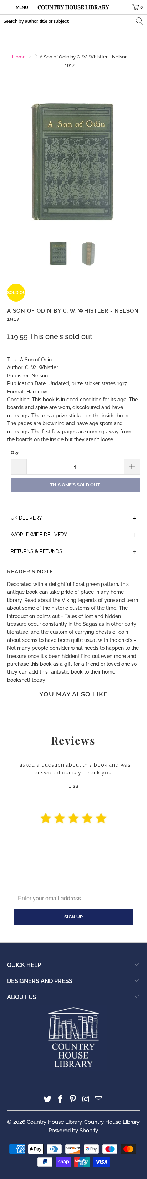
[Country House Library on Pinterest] (73, 1099)
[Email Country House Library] (98, 1099)
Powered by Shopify (73, 1130)
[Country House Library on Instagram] (86, 1099)
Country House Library (54, 1122)
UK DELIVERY (74, 518)
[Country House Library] (73, 7)
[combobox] (73, 21)
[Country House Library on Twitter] (47, 1099)
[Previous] (12, 164)
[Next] (134, 164)
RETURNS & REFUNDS (74, 552)
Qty (15, 452)
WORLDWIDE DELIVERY (74, 535)
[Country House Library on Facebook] (60, 1099)
